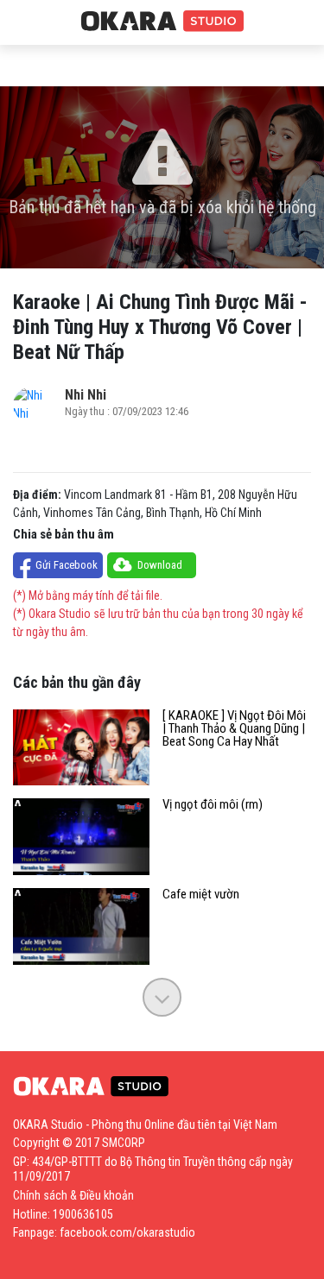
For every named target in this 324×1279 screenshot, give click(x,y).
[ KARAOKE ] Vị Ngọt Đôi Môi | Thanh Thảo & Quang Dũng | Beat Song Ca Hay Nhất (234, 728)
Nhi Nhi (85, 395)
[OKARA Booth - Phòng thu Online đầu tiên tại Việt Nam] (162, 21)
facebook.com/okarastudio (127, 1232)
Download (159, 564)
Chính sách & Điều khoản (73, 1195)
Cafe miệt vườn (200, 894)
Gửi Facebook (66, 564)
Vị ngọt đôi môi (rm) (212, 804)
